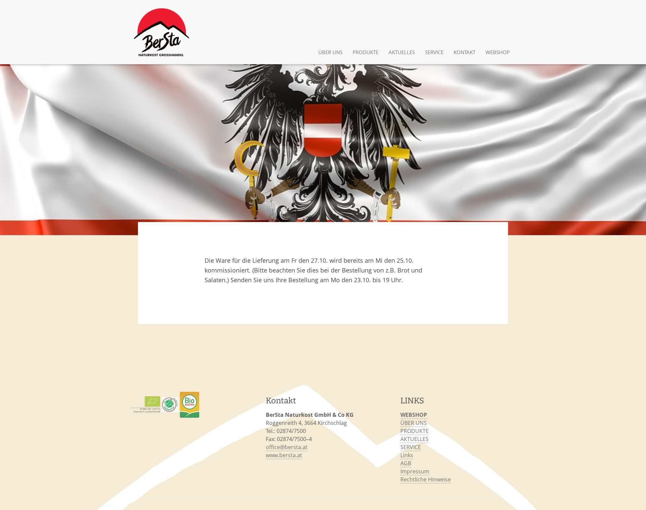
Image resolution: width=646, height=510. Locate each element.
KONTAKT (464, 52)
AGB (405, 463)
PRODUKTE (366, 52)
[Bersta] (161, 32)
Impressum (414, 471)
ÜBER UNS (330, 52)
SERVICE (434, 52)
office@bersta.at (287, 447)
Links (406, 455)
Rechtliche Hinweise (425, 479)
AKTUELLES (402, 52)
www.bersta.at (284, 455)
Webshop (498, 52)
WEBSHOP (413, 414)
